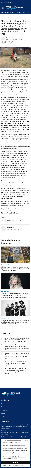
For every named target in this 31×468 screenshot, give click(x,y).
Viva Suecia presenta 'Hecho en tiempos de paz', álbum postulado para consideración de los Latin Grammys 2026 (17, 355)
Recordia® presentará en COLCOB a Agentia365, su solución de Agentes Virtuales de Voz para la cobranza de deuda (16, 371)
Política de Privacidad (18, 465)
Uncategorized (5, 18)
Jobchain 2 (12, 12)
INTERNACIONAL (4, 410)
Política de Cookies (12, 456)
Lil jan (3, 220)
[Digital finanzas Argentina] (14, 8)
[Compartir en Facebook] (5, 42)
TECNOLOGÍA (3, 416)
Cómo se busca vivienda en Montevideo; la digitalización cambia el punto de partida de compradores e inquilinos (17, 339)
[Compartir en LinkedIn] (9, 42)
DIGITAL (2, 404)
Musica (21, 220)
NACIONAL (3, 413)
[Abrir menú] (2, 8)
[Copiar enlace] (12, 42)
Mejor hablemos (5, 12)
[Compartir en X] (2, 42)
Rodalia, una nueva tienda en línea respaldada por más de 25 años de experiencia (15, 363)
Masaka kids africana (12, 220)
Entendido (15, 462)
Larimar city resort (21, 12)
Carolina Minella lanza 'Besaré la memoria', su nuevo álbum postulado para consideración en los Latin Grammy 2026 (17, 347)
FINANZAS (3, 407)
